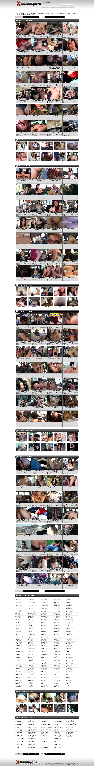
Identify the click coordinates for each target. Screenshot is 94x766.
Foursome (43, 602)
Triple (67, 651)
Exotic (29, 660)
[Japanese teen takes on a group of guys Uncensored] (39, 356)
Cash (16, 677)
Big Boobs (17, 636)
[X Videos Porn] (21, 7)
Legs (42, 674)
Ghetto (42, 614)
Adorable (17, 600)
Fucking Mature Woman (47, 732)
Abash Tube (47, 306)
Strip (67, 623)
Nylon (55, 620)
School (55, 677)
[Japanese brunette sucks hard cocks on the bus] (70, 195)
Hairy (42, 628)
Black (16, 648)
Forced (42, 600)
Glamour (42, 617)
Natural (55, 614)
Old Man (55, 625)
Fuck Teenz (44, 735)
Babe (16, 620)
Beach (16, 631)
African (16, 602)
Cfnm (16, 683)
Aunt (16, 619)
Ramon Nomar (33, 13)
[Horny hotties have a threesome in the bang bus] (23, 260)
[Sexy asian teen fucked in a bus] (23, 114)
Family (29, 666)
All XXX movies (21, 150)
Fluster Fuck (21, 161)
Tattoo (67, 634)
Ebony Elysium (21, 712)
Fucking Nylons (45, 733)
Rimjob (55, 674)
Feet (29, 671)
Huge (42, 640)
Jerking (42, 657)
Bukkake (17, 669)
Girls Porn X (57, 733)
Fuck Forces (59, 161)
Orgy (55, 630)
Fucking (42, 605)
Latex (42, 669)
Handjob (42, 630)
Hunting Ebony (47, 712)
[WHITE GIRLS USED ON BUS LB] (70, 211)
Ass (16, 616)
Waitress (68, 669)
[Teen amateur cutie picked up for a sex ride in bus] (23, 98)
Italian (42, 651)
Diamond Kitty (40, 13)
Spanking (68, 611)
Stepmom (68, 617)
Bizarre (16, 646)
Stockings (68, 619)
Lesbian (42, 675)
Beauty (16, 633)
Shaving (55, 685)
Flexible (29, 686)
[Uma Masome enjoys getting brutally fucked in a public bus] (54, 422)
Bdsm (16, 630)
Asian (16, 614)
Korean (42, 665)
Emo (29, 654)
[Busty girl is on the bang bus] (39, 373)
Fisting (29, 682)
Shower (67, 597)
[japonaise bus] (23, 276)
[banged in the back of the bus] (54, 244)
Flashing (30, 685)
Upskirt (67, 662)
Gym (42, 626)
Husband (43, 643)
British (16, 665)
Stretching (68, 622)
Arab (16, 613)
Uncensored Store (47, 296)
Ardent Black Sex (34, 702)
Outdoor (55, 633)
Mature (55, 599)
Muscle (55, 613)
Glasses (42, 619)
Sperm (67, 613)
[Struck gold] (70, 98)
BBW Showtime (45, 720)
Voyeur (67, 668)
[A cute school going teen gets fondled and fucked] (70, 583)
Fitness (29, 683)
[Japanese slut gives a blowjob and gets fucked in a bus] (39, 98)
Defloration (30, 637)
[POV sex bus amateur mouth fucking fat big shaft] (54, 211)
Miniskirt (55, 605)
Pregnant (55, 654)
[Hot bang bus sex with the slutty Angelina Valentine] (54, 260)
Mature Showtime (58, 723)
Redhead (55, 668)
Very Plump (57, 729)
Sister (67, 599)
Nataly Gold (22, 13)
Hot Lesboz (44, 738)
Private (55, 657)
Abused (17, 599)
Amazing (17, 605)
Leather (42, 672)
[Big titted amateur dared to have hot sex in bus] (70, 114)
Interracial (43, 649)
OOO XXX (70, 736)
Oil (54, 623)
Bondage (17, 657)
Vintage (67, 665)
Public (55, 662)
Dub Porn (72, 150)
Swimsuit (68, 630)
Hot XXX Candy (71, 723)
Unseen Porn (59, 296)
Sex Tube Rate (47, 451)
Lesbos (43, 749)
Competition (30, 611)
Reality (55, 666)
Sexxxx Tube (70, 727)
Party (55, 639)
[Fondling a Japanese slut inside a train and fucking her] (23, 583)
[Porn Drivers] (70, 518)
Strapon (68, 620)
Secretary (56, 680)
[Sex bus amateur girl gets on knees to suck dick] (70, 389)
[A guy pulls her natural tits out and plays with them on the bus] (70, 66)
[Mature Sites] (70, 567)
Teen (67, 639)
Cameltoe (17, 674)
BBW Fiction (72, 712)
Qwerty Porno (21, 296)
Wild (67, 678)
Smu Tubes (72, 451)
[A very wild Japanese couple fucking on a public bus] (23, 227)
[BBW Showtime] (70, 131)
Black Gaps (59, 702)
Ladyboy (42, 668)
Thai (67, 640)
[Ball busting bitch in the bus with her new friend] (23, 340)
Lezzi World (57, 720)
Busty (16, 672)
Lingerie (42, 678)
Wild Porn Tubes (72, 296)
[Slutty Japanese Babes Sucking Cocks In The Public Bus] (39, 227)
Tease (67, 637)
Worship (68, 680)
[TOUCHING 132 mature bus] (39, 469)
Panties (55, 636)
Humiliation (43, 642)
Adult (60, 306)
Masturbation (56, 597)
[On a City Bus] (23, 551)
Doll (29, 646)
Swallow (68, 628)
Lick (42, 677)
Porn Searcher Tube (72, 724)
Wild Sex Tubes (21, 306)
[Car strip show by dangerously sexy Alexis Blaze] (39, 211)
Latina (42, 671)
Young (67, 685)
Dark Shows (72, 702)
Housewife (43, 639)
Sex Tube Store (60, 451)
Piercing (55, 645)
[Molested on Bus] (23, 405)
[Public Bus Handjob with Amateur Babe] (39, 518)
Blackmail (17, 649)
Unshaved (68, 660)
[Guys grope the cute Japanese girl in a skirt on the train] (70, 260)
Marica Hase (31, 14)
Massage (43, 686)
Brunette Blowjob (27, 11)
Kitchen (42, 663)
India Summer (19, 14)
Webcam (68, 671)
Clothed (29, 604)
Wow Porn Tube (58, 749)
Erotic (29, 656)
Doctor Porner (57, 744)
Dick (29, 639)
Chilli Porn (57, 742)
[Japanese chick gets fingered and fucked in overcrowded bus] (23, 49)
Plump (55, 648)
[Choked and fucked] (23, 195)
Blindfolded (17, 651)
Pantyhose (56, 637)
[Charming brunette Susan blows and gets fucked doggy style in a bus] (54, 98)
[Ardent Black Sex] (70, 324)
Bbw (16, 628)
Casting (17, 678)
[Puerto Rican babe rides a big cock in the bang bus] (23, 469)
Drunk (29, 651)
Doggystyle (30, 645)
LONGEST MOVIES (62, 7)
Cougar (29, 616)
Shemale (55, 686)
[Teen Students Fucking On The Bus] (23, 211)
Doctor (29, 643)
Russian (55, 675)
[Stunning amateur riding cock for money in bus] (39, 82)
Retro (55, 669)
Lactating (43, 666)
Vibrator (68, 663)
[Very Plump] (70, 422)
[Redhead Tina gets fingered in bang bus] (54, 583)
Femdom (30, 672)
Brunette (17, 666)
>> (63, 17)
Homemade (43, 636)
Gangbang (43, 610)
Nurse (55, 619)
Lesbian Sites (45, 744)
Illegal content (75, 764)
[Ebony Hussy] (70, 178)
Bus (16, 671)
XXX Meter (57, 732)
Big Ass (16, 634)
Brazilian (17, 662)
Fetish (29, 674)
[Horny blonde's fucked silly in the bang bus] (54, 469)
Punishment (56, 663)
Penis (55, 640)
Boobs (16, 659)
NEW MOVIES (53, 7)
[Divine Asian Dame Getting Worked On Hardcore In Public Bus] (54, 567)
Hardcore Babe (19, 11)
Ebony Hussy (34, 712)
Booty (16, 660)
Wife (67, 677)
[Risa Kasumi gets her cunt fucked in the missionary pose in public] (23, 131)
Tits (67, 646)
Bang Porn (60, 150)
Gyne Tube (47, 441)
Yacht (67, 682)
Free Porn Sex (58, 736)
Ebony (29, 652)
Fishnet (29, 680)
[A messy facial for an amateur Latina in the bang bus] (54, 405)
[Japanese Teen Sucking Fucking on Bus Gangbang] (54, 114)
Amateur (17, 604)
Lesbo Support (45, 747)
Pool (54, 649)
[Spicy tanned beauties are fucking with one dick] (70, 340)
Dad (29, 631)
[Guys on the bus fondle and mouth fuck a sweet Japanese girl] (54, 373)
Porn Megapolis (58, 726)
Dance (29, 633)
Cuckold (29, 622)
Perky (55, 642)
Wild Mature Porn (58, 730)
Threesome (68, 642)
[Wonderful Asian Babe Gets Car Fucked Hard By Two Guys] (54, 33)
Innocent (42, 646)
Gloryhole (43, 620)
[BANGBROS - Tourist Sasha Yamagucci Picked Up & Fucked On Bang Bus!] (23, 518)
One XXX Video (71, 735)
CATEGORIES (71, 7)
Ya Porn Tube (70, 730)
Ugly (67, 654)
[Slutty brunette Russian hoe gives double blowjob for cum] (54, 485)
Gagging (42, 608)
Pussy (55, 665)
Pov (54, 652)
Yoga (67, 683)
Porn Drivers (72, 161)
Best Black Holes (47, 702)
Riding (55, 672)
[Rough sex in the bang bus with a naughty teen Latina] (23, 485)
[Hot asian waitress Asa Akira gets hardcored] (39, 583)
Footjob (42, 599)
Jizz (41, 659)
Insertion (42, 648)
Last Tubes (34, 161)
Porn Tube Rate (72, 441)
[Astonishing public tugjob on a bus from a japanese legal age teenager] (70, 502)
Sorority (68, 608)
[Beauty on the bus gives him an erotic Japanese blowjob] (54, 324)
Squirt (67, 616)
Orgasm (55, 628)
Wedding (68, 672)
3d (15, 597)
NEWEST (27, 17)
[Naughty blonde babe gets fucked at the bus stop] (39, 178)
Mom (55, 607)
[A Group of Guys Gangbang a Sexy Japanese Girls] (54, 276)
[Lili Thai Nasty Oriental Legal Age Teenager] (39, 502)
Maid (42, 683)
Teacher (68, 636)
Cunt (29, 626)
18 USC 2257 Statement (69, 764)
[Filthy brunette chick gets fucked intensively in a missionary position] (23, 244)
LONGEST (35, 17)
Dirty (29, 642)
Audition (17, 617)
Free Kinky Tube (71, 720)
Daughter (30, 634)
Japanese (43, 654)
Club (29, 605)
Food (42, 597)
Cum (29, 623)
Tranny (67, 649)
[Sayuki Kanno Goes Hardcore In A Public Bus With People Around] (54, 502)
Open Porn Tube (58, 739)
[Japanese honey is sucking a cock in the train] (70, 49)
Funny (42, 607)
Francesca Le (74, 13)
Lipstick (42, 680)
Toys (67, 648)
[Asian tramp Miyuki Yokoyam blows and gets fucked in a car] (70, 405)
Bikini (16, 643)
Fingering (30, 677)
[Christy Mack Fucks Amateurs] (70, 485)
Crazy (29, 619)
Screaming (56, 678)
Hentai (42, 633)
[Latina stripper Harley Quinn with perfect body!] (39, 260)
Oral (54, 626)
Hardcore (43, 631)
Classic (29, 599)
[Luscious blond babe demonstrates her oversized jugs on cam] (54, 534)
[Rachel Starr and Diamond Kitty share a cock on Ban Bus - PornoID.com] (23, 356)
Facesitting (30, 663)
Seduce (55, 682)
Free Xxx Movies (71, 721)
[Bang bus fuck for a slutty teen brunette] (39, 244)
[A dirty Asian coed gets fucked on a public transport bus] (23, 567)
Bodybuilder (17, 656)
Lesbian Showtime (45, 742)
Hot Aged (44, 736)
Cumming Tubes (45, 723)
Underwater (68, 657)
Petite (55, 643)
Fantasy (29, 668)
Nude (55, 617)
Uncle (67, 656)
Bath (16, 625)
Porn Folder (57, 741)
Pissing (55, 646)
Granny (42, 623)
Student (68, 625)
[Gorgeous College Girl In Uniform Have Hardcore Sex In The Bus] (23, 373)
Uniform (68, 659)
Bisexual (17, 645)
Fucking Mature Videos (46, 730)
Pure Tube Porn (21, 451)
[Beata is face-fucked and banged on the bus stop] (54, 551)
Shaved (55, 683)
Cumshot (30, 625)
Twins (67, 652)
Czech (29, 630)
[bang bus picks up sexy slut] (54, 389)
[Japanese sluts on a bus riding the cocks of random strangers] (23, 324)
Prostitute (55, 660)
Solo (67, 607)
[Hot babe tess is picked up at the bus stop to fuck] (39, 114)
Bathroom (17, 626)
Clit (28, 600)
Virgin (67, 666)
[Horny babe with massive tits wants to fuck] (39, 485)
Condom (30, 614)
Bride (16, 663)
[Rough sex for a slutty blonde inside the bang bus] (54, 195)
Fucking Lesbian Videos (47, 727)
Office (55, 622)
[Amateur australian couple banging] (39, 33)
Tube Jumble (34, 296)
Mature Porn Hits (58, 721)
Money (55, 608)
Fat (29, 669)
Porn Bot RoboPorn (71, 726)
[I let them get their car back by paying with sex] (39, 324)
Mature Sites (57, 724)
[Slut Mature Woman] (70, 33)
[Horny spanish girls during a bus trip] (23, 534)
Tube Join (34, 150)
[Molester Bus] (39, 567)
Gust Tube (34, 441)
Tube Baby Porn (21, 702)
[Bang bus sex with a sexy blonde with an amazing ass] (70, 244)
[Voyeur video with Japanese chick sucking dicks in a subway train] (54, 340)
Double (29, 649)
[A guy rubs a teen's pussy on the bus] (39, 534)
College (29, 610)
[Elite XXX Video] (70, 373)
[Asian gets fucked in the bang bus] (23, 502)
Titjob (67, 645)
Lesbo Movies (45, 746)
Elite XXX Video (58, 747)
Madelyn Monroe (59, 13)
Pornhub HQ (46, 161)
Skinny (67, 600)
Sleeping (68, 604)
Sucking (68, 626)
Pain (54, 634)
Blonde (16, 652)
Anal (16, 608)
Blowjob (17, 654)
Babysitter (17, 622)
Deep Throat (30, 636)
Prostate (55, 659)
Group (42, 625)
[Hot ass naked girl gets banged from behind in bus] (39, 389)
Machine (42, 682)
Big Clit (16, 637)
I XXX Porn (70, 733)
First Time (30, 678)
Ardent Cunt (47, 150)
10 (61, 17)
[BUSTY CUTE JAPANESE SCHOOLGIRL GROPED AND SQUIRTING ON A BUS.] (54, 66)
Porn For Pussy (58, 735)
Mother (55, 611)
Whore (67, 675)
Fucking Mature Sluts (46, 729)
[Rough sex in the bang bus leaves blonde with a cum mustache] (54, 356)
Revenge (55, 671)
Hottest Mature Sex (46, 739)
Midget (55, 602)
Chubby (29, 597)
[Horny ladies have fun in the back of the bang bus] (39, 276)
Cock (29, 607)
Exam (29, 659)
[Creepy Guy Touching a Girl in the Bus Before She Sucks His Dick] (23, 66)
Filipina (29, 675)
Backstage (17, 623)
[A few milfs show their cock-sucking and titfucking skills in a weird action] (23, 33)
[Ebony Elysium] (70, 469)
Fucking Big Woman (46, 726)
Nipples (55, 616)
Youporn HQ (34, 306)
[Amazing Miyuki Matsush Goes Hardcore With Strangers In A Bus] (54, 82)
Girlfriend (43, 616)
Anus (16, 611)
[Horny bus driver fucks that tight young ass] (39, 551)
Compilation (30, 613)
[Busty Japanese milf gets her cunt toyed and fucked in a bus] (23, 389)
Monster (55, 610)
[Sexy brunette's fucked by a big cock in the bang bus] (23, 178)
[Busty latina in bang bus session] (39, 195)
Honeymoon (43, 637)
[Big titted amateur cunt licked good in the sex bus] (39, 131)
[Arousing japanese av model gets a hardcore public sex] (39, 422)
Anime (16, 610)
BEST (19, 17)
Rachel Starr (25, 14)
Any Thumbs (72, 306)
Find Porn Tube (58, 738)
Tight (67, 643)
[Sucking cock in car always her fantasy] (70, 551)
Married (42, 685)
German (42, 613)
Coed (29, 608)
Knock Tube (59, 441)
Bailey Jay (27, 13)
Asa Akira (52, 13)
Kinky (42, 660)
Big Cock (17, 639)
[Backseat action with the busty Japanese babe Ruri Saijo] (54, 49)
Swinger (68, 631)
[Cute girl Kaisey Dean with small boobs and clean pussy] (54, 518)
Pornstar (55, 651)
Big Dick (17, 640)
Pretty (55, 656)
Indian (42, 645)
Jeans (42, 656)
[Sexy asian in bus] (70, 534)
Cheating (17, 685)
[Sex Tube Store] (70, 276)
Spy (67, 614)
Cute (29, 628)
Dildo (29, 640)
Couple (29, 617)
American (17, 607)
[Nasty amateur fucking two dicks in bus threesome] (39, 49)
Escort (29, 657)
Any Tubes (21, 441)
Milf (54, 604)
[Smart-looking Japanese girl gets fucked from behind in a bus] (54, 131)
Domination (30, 648)
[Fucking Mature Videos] (70, 82)
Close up (30, 602)
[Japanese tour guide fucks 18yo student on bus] (54, 178)
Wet (67, 674)
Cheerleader (18, 686)
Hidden (42, 634)
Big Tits (16, 642)
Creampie (30, 620)
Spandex (68, 610)
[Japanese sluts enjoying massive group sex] (23, 422)
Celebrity (17, 682)
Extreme (30, 662)
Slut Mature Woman (59, 727)
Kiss (42, 662)
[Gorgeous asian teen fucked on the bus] (39, 340)
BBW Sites (44, 721)
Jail (41, 652)
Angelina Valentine (66, 13)
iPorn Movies (57, 746)
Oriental (55, 631)
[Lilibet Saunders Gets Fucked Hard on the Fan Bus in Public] (39, 405)
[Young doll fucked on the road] (70, 356)
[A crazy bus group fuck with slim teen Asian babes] (54, 227)
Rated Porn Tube (34, 451)
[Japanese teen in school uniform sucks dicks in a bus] (39, 66)
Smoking (68, 605)
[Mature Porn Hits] (70, 227)
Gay (42, 611)
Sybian (67, 633)
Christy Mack (47, 13)
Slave (67, 602)
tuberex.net (70, 729)
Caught (16, 680)
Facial (29, 665)
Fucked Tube (70, 732)
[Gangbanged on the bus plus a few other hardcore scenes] (23, 82)
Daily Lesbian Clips (46, 724)
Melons (55, 600)
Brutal (16, 668)
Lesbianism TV (45, 741)
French (42, 604)
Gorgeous (43, 622)
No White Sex (59, 712)
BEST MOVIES (45, 7)
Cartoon (17, 675)
